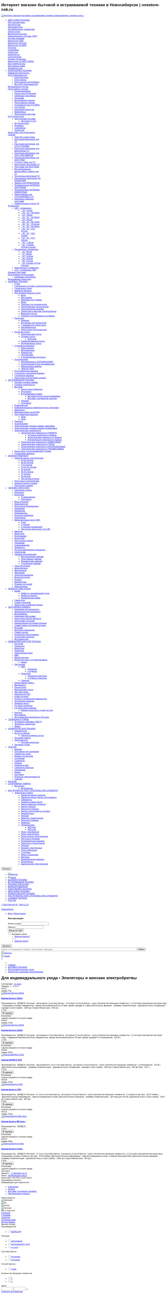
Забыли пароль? (22, 936)
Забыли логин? (21, 941)
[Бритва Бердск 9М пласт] (14, 1116)
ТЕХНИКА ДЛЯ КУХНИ (18, 884)
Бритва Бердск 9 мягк (12, 1149)
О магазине (13, 1187)
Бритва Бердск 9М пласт (13, 1121)
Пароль (11, 927)
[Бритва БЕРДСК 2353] (12, 1055)
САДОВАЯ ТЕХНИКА (17, 898)
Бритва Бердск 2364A (12, 1030)
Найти (141, 949)
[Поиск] (27, 1289)
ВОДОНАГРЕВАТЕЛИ (18, 887)
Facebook (5, 1213)
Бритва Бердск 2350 (11, 1089)
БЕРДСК (15, 1232)
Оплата (11, 1189)
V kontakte (6, 1215)
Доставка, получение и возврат (22, 1191)
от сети (14, 1247)
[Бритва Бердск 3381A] (12, 993)
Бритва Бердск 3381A (12, 998)
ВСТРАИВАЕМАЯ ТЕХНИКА (21, 882)
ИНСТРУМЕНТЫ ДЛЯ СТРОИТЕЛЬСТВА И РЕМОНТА (33, 896)
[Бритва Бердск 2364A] (12, 1025)
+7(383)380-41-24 (18, 1173)
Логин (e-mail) (14, 924)
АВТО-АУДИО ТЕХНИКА (19, 891)
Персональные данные (19, 1193)
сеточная (15, 1260)
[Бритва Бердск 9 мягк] (12, 1144)
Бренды (14, 874)
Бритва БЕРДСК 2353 (11, 1060)
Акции (13, 877)
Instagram (5, 1217)
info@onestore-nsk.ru (17, 1175)
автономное (16, 1241)
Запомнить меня (19, 934)
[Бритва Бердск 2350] (12, 1084)
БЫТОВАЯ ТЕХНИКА (17, 880)
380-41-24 (24, 905)
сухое (13, 1269)
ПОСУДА (12, 900)
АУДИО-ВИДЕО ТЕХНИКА (20, 889)
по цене (17, 984)
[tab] (84, 1227)
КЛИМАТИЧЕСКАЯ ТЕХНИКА (21, 893)
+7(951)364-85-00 (9, 905)
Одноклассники (8, 1220)
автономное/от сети (20, 1244)
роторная (15, 1257)
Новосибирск (7, 909)
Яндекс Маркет (8, 1222)
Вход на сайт (15, 930)
